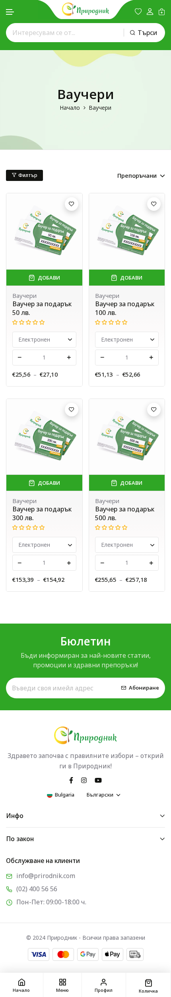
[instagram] (84, 779)
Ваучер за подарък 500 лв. (124, 513)
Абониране (144, 688)
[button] (10, 12)
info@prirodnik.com (45, 875)
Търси (147, 32)
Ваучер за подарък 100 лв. (124, 308)
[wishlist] (138, 11)
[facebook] (71, 779)
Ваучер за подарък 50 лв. (42, 308)
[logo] (85, 9)
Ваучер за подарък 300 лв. (42, 513)
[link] (44, 231)
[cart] (161, 11)
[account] (150, 11)
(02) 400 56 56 (36, 888)
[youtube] (98, 779)
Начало (70, 107)
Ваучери (24, 295)
